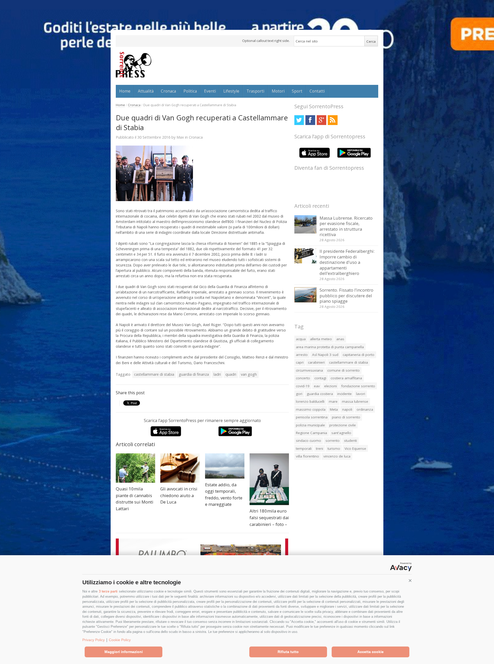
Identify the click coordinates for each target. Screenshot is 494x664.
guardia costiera (320, 393)
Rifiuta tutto (288, 652)
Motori (278, 91)
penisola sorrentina (312, 417)
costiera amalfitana (346, 378)
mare (333, 401)
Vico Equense (355, 448)
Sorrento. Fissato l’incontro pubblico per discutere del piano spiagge (346, 295)
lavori (360, 393)
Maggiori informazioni (123, 652)
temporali (304, 448)
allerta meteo (321, 339)
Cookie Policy (120, 640)
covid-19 (303, 386)
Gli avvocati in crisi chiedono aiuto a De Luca (178, 495)
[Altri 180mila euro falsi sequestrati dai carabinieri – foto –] (269, 479)
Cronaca (168, 91)
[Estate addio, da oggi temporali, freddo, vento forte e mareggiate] (224, 466)
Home (124, 91)
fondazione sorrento (358, 386)
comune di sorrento (343, 370)
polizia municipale (310, 425)
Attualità (146, 91)
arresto (302, 354)
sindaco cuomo (308, 440)
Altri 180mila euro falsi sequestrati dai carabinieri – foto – (269, 517)
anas (340, 339)
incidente (344, 393)
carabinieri (316, 362)
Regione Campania (311, 432)
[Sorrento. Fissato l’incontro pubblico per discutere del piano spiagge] (305, 301)
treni (319, 448)
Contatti (317, 91)
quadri (230, 374)
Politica (190, 91)
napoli (347, 409)
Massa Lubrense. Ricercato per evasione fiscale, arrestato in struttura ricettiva (346, 226)
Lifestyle (231, 91)
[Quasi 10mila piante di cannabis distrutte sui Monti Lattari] (135, 468)
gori (299, 393)
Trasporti (255, 91)
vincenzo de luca (336, 456)
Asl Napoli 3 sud (325, 354)
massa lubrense (355, 401)
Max (180, 137)
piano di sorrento (346, 417)
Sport (297, 91)
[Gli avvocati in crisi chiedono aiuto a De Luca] (180, 468)
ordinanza (365, 409)
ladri (217, 374)
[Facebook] (310, 120)
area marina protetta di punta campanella (330, 347)
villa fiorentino (307, 456)
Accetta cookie (370, 652)
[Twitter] (299, 120)
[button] (410, 580)
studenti (350, 440)
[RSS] (332, 120)
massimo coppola (310, 409)
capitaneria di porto (358, 354)
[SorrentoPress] (133, 64)
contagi (320, 378)
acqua (301, 339)
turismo (334, 448)
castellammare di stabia (154, 374)
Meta (334, 409)
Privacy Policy (93, 640)
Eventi (210, 91)
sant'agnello (341, 432)
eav (317, 386)
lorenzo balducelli (310, 401)
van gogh (249, 374)
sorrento (332, 440)
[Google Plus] (321, 120)
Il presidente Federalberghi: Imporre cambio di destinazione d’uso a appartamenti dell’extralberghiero (347, 262)
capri (300, 362)
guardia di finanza (194, 374)
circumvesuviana (309, 370)
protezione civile (342, 425)
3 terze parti (108, 591)
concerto (303, 378)
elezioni (330, 386)
